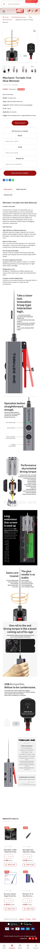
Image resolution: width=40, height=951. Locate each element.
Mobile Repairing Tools (19, 17)
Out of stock (20, 123)
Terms (34, 919)
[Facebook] (4, 181)
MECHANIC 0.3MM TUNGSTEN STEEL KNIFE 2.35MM (10, 852)
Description (8, 189)
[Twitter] (7, 181)
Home (6, 17)
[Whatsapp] (13, 181)
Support (21, 919)
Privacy (28, 919)
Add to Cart (11, 864)
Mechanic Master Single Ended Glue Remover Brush (10, 896)
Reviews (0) (8, 195)
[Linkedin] (10, 181)
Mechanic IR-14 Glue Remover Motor (28, 896)
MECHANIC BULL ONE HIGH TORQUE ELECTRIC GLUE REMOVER (29, 853)
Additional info (21, 189)
